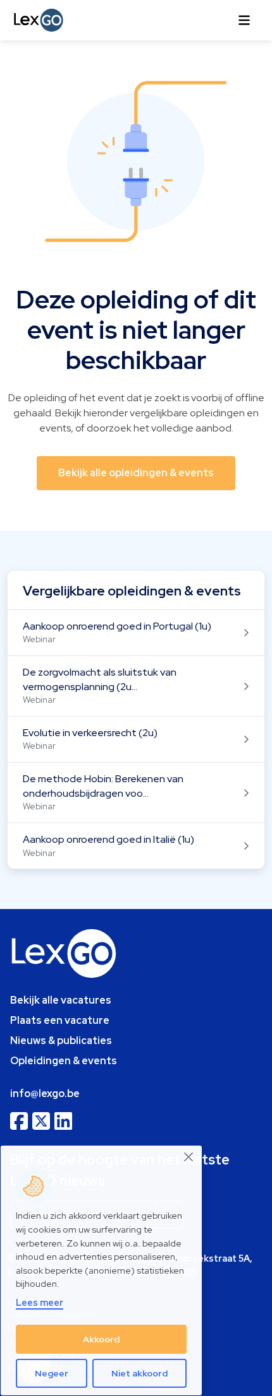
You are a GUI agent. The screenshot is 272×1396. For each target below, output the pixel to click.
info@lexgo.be (45, 1093)
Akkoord (101, 1339)
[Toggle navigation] (244, 20)
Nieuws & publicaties (61, 1040)
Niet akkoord (139, 1373)
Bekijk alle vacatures (60, 1000)
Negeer (51, 1373)
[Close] (189, 1157)
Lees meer (39, 1302)
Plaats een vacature (59, 1020)
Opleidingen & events (63, 1060)
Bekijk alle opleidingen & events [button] (136, 472)
